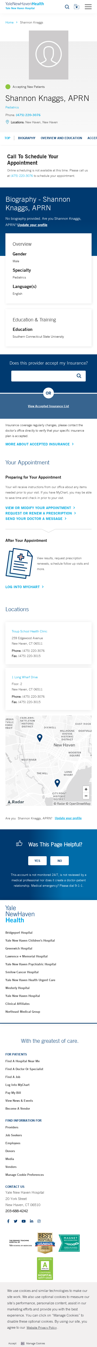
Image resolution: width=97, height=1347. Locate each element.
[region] (48, 761)
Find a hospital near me (22, 1061)
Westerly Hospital (17, 988)
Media (9, 1159)
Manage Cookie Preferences (24, 1175)
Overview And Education (61, 138)
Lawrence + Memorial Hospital (26, 956)
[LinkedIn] (31, 1221)
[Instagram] (39, 1221)
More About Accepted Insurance (37, 444)
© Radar (59, 804)
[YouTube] (24, 1221)
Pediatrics (12, 107)
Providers (11, 1127)
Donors (10, 1151)
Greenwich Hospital (18, 948)
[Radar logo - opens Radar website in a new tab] (16, 801)
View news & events (19, 1101)
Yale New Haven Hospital (22, 996)
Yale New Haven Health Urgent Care (30, 980)
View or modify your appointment (38, 508)
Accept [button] (12, 1343)
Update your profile (32, 224)
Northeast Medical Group (22, 1012)
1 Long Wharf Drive (25, 677)
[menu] (88, 6)
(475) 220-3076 (28, 115)
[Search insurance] (80, 376)
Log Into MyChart (22, 587)
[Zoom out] (86, 796)
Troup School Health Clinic (29, 631)
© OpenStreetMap (78, 804)
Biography (26, 138)
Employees (12, 1143)
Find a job (12, 1077)
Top (7, 138)
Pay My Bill (13, 1093)
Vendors (10, 1167)
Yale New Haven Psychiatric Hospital (30, 964)
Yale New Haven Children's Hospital (30, 940)
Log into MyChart (17, 1085)
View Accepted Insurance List (48, 406)
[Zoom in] (86, 789)
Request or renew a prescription (38, 513)
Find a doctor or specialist (24, 1069)
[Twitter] (15, 1221)
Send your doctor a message (33, 518)
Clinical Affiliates (17, 1004)
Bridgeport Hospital (18, 933)
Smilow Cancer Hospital (22, 972)
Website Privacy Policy (42, 1328)
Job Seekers (13, 1135)
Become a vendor (17, 1108)
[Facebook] (8, 1221)
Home (9, 22)
